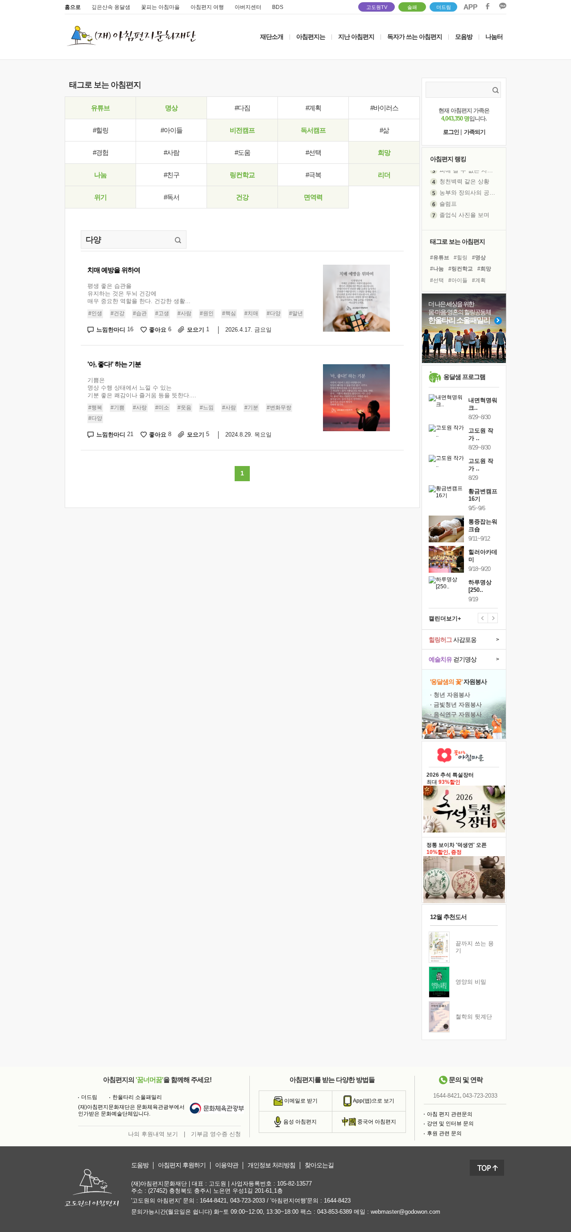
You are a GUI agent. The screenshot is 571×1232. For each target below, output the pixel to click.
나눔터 (494, 36)
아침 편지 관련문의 (449, 1114)
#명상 (479, 257)
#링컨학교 (460, 269)
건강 (242, 197)
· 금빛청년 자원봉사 (456, 704)
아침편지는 (310, 36)
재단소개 (271, 36)
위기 (100, 197)
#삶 (384, 130)
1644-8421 (446, 1095)
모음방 (463, 36)
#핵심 (229, 313)
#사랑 (140, 407)
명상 (171, 108)
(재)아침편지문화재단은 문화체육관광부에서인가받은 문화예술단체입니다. (131, 1110)
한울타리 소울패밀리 (137, 1097)
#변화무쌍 (279, 407)
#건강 (117, 313)
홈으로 (73, 7)
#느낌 (207, 407)
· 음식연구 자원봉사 (456, 714)
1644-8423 (337, 1200)
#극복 (313, 175)
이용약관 (226, 1165)
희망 (384, 152)
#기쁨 (117, 407)
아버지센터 (248, 7)
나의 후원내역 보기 (153, 1134)
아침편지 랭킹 (448, 158)
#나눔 (437, 269)
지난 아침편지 (356, 36)
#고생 (162, 313)
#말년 (296, 313)
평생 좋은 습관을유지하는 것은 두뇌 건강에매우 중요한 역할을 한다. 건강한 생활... (138, 293)
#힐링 (100, 130)
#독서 (171, 197)
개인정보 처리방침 (271, 1165)
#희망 (484, 269)
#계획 (313, 108)
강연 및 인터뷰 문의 (450, 1123)
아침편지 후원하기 (182, 1165)
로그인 (451, 132)
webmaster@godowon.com (405, 1211)
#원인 (207, 313)
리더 (384, 175)
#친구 (171, 175)
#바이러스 (384, 108)
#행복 (95, 407)
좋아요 (160, 329)
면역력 (313, 197)
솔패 (412, 7)
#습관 (140, 313)
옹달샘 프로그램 (464, 376)
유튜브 (100, 108)
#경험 (100, 152)
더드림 (443, 7)
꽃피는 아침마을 (160, 7)
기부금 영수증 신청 (216, 1134)
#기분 (251, 407)
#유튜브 (439, 257)
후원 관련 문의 (444, 1133)
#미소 (162, 407)
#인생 (95, 313)
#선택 (313, 152)
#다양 (274, 313)
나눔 (100, 175)
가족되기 (474, 132)
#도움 (242, 152)
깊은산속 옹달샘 (110, 7)
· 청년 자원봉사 (450, 694)
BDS (277, 7)
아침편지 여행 (207, 7)
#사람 (171, 152)
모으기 (198, 329)
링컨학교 (242, 175)
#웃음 (184, 407)
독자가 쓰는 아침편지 (414, 36)
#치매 (251, 313)
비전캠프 (242, 130)
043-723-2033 (480, 1095)
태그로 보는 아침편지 (457, 241)
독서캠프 (313, 130)
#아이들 (171, 130)
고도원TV (376, 7)
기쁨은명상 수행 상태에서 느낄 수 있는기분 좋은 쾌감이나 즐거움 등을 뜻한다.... (141, 388)
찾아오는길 (319, 1165)
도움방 (140, 1165)
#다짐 (242, 108)
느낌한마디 (114, 329)
